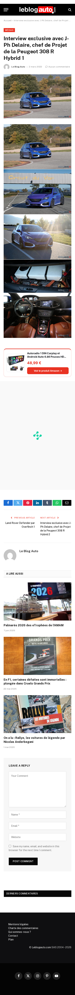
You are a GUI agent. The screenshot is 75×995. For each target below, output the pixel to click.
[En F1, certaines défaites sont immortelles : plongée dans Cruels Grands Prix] (37, 656)
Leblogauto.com (41, 947)
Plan (11, 939)
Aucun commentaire (59, 66)
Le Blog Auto (18, 66)
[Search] (69, 10)
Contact (13, 935)
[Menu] (6, 10)
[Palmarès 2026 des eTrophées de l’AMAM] (37, 601)
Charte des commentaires (23, 928)
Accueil (8, 20)
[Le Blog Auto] (37, 10)
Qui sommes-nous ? (19, 931)
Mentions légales (18, 924)
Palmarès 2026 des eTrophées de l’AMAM (34, 625)
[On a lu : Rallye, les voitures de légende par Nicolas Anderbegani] (37, 714)
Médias (9, 30)
